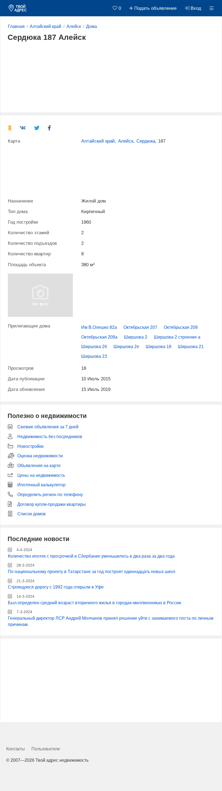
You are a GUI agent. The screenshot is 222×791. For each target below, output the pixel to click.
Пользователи (45, 749)
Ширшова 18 (158, 346)
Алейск (125, 141)
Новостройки (30, 446)
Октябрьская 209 (181, 327)
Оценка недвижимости (40, 456)
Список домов (31, 514)
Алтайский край (98, 141)
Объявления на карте (39, 465)
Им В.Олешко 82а (99, 327)
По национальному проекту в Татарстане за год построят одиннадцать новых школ (91, 571)
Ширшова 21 (191, 346)
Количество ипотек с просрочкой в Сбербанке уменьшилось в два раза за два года (91, 556)
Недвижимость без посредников (49, 436)
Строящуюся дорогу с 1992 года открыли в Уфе (56, 587)
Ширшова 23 (94, 356)
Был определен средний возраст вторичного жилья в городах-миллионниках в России (94, 602)
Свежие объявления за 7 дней (48, 427)
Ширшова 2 (135, 337)
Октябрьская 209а (99, 337)
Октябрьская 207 (140, 327)
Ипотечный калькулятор (41, 485)
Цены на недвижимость (41, 475)
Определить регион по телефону (50, 494)
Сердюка (145, 141)
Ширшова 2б (94, 346)
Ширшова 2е (126, 346)
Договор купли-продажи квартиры (51, 504)
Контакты (15, 749)
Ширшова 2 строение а (177, 337)
